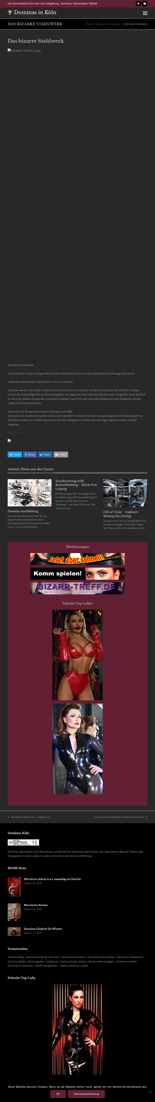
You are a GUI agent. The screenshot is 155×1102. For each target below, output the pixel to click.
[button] (145, 13)
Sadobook (52, 961)
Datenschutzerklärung (86, 1093)
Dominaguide (36, 961)
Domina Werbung (36, 957)
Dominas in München (20, 965)
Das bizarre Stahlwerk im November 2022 (119, 817)
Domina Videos (17, 961)
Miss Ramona (16, 432)
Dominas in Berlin (126, 961)
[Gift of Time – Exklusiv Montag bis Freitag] (125, 493)
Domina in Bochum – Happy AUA (30, 817)
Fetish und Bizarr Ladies (74, 965)
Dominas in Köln (35, 12)
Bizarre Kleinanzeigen (101, 961)
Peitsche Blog (16, 957)
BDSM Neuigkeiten (46, 965)
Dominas (54, 957)
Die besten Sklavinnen (130, 957)
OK (58, 1093)
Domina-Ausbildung (23, 511)
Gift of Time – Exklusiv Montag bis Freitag (120, 514)
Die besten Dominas (74, 957)
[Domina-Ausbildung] (29, 492)
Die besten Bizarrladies (101, 957)
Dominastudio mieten (73, 961)
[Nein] (150, 1092)
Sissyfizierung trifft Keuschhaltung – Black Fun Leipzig (76, 485)
